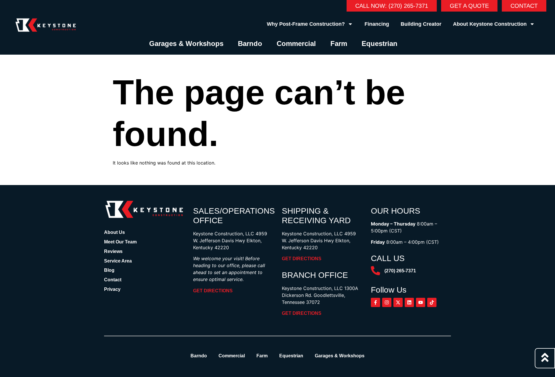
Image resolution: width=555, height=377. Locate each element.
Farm (338, 43)
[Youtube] (420, 302)
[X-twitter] (398, 302)
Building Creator (421, 24)
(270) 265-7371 (400, 270)
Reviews (113, 251)
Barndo (250, 43)
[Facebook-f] (375, 302)
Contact (112, 279)
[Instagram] (386, 302)
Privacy (112, 289)
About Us (114, 232)
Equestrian (379, 43)
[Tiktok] (431, 302)
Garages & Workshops (186, 43)
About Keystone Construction (490, 24)
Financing (377, 24)
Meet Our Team (120, 241)
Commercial (296, 43)
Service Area (118, 260)
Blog (109, 270)
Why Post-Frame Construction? (306, 24)
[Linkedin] (409, 302)
